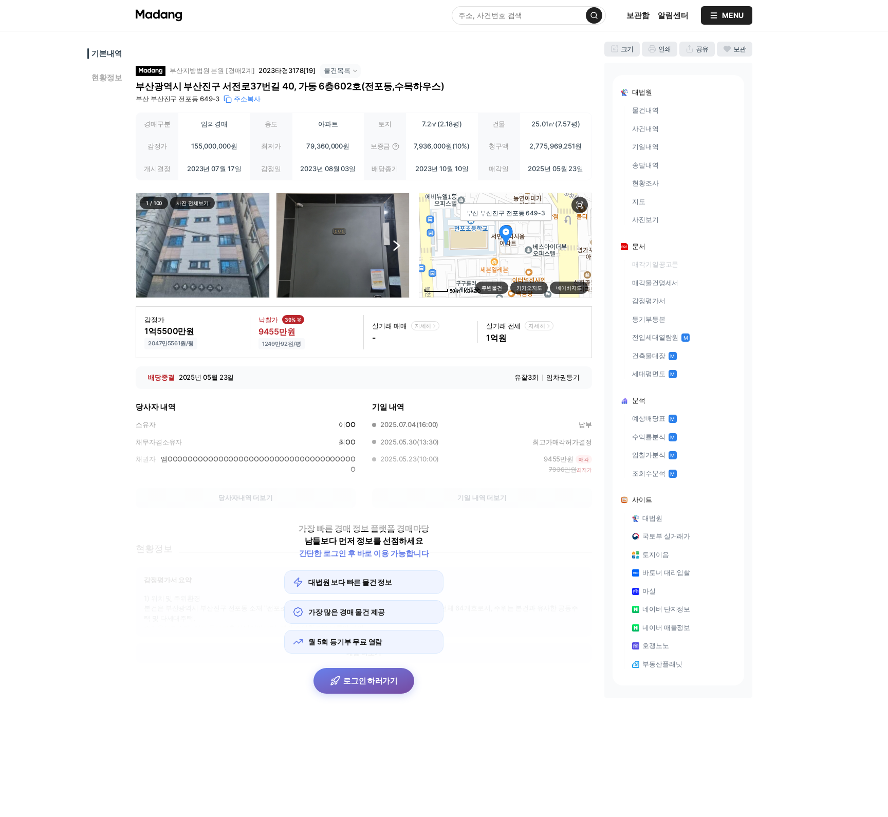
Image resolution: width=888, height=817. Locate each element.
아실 (649, 591)
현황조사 (645, 183)
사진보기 (645, 219)
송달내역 (645, 165)
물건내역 (645, 110)
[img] (395, 146)
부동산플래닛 (662, 664)
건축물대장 (653, 355)
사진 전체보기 (192, 203)
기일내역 (645, 146)
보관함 (638, 15)
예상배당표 (653, 418)
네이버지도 (569, 288)
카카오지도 (529, 288)
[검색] (594, 15)
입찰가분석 (653, 455)
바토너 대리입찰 (666, 572)
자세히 (423, 325)
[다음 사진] (397, 245)
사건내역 (645, 128)
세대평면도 (653, 373)
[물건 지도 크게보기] (579, 205)
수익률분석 (653, 437)
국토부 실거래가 (666, 536)
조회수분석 (653, 473)
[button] (202, 245)
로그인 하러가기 (370, 680)
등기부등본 (648, 319)
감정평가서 (648, 300)
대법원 (652, 518)
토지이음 (655, 554)
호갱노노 (655, 645)
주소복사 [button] (247, 99)
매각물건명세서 (655, 282)
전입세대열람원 (660, 337)
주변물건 (492, 288)
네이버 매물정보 (666, 627)
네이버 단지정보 (666, 609)
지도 (638, 201)
